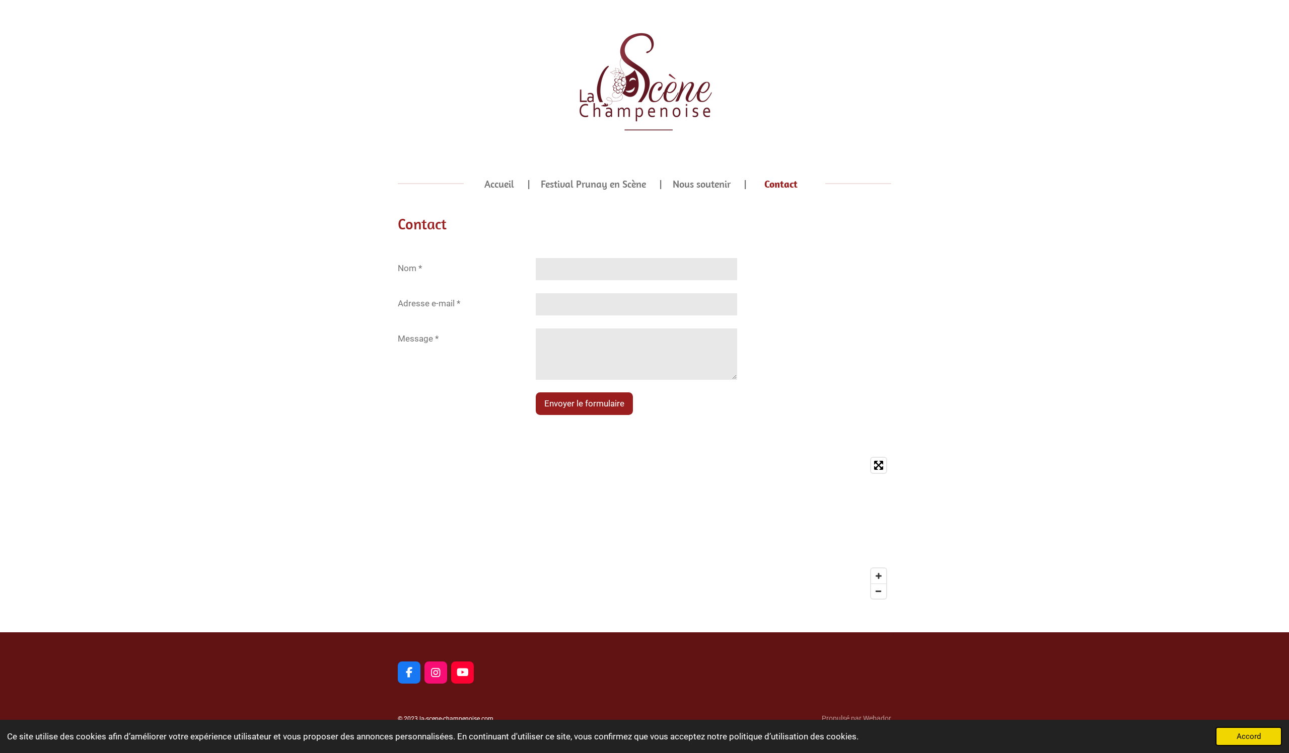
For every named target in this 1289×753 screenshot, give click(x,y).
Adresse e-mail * (429, 303)
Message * (418, 338)
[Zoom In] (878, 575)
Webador (877, 718)
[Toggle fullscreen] (878, 465)
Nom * (410, 268)
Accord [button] (1249, 736)
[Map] (644, 528)
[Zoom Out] (878, 591)
